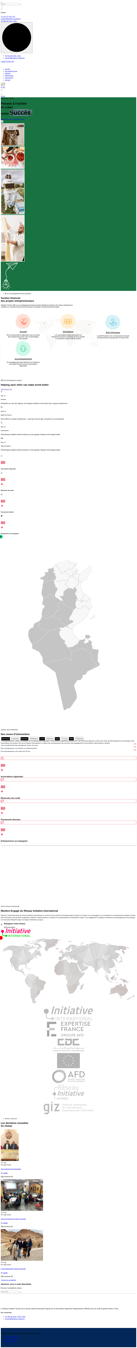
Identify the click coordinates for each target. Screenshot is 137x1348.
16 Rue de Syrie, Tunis (9, 21)
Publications (9, 76)
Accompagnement (23, 359)
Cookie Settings (10, 1341)
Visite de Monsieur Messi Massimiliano (11, 1169)
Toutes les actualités (8, 1280)
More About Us (6, 389)
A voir (3, 87)
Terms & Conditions (12, 1337)
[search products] (20, 4)
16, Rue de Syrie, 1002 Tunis (15, 1317)
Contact (7, 80)
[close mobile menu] (1, 94)
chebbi (5, 1173)
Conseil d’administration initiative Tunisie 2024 (13, 1268)
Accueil (7, 69)
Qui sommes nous (11, 71)
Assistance (68, 332)
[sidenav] (3, 84)
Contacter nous (19, 119)
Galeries (8, 73)
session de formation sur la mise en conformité (13, 1219)
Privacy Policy (10, 1339)
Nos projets (9, 78)
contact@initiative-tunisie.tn (11, 19)
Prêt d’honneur (113, 332)
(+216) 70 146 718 (8, 17)
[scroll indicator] (16, 37)
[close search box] (1, 2)
